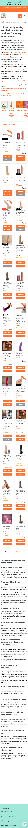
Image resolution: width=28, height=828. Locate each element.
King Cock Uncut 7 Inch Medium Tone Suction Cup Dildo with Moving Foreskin (20, 285)
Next (20, 552)
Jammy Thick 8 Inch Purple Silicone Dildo (20, 353)
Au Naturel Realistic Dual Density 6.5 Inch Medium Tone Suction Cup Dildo (7, 249)
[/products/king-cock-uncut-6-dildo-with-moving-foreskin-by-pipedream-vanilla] (21, 135)
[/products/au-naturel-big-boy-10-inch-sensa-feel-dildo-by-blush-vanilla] (7, 449)
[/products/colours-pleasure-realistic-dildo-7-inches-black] (21, 449)
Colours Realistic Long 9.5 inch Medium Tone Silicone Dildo (7, 492)
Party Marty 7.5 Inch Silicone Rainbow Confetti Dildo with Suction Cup (7, 423)
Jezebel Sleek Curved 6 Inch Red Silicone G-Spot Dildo (7, 389)
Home (2, 21)
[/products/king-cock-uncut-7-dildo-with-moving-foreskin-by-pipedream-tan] (21, 276)
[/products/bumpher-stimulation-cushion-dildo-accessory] (7, 308)
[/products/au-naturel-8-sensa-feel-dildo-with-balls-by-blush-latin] (21, 240)
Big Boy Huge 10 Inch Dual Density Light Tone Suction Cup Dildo (7, 458)
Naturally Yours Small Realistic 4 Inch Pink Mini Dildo (7, 527)
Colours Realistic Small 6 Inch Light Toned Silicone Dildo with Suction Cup (20, 214)
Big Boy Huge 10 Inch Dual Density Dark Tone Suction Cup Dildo (7, 285)
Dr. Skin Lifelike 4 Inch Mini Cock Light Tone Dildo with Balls (7, 213)
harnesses (13, 58)
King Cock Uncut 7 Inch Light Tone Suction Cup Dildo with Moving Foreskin (20, 179)
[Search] (20, 16)
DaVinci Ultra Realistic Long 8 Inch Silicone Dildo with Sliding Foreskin (7, 355)
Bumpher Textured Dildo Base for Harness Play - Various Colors (7, 320)
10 (16, 552)
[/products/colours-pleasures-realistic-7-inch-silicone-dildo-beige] (7, 170)
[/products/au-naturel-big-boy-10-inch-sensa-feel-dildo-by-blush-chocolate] (7, 276)
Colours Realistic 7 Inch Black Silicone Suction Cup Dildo (20, 458)
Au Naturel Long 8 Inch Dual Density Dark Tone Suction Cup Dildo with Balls (20, 528)
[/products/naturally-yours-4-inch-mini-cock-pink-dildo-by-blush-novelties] (7, 519)
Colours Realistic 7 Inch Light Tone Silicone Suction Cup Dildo (7, 178)
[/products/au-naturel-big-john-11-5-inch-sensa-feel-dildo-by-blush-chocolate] (21, 484)
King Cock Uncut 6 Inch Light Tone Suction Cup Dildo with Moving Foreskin (20, 144)
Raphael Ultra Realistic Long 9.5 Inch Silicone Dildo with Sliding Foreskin (20, 423)
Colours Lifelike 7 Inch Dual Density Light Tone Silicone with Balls (20, 389)
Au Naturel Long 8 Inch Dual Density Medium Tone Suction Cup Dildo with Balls (20, 249)
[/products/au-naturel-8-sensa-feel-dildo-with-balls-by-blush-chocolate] (21, 519)
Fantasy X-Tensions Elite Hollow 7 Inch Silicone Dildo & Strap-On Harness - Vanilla (20, 317)
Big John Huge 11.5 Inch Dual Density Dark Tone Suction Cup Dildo (20, 493)
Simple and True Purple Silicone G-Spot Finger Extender (7, 143)
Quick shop (7, 156)
